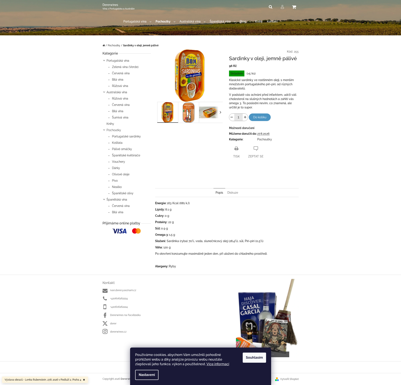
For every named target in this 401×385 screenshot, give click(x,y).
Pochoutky (114, 130)
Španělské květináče (125, 155)
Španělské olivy (122, 193)
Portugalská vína (118, 60)
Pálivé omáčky (121, 149)
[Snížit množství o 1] (231, 117)
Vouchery (118, 161)
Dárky (115, 168)
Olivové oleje (120, 174)
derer (113, 323)
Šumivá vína (119, 117)
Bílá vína (117, 79)
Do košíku (259, 117)
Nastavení (147, 375)
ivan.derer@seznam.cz (123, 290)
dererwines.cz (118, 331)
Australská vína (117, 92)
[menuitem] (137, 21)
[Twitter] (233, 168)
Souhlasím (254, 358)
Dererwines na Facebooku (125, 315)
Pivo (114, 180)
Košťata (117, 142)
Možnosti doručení (241, 128)
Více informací (217, 364)
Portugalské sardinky (126, 136)
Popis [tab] (219, 192)
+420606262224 (119, 298)
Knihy (110, 123)
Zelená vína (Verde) (125, 67)
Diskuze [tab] (232, 192)
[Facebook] (241, 168)
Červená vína (120, 73)
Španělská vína (117, 199)
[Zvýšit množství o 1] (245, 117)
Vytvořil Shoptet (289, 379)
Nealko (116, 187)
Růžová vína (119, 86)
